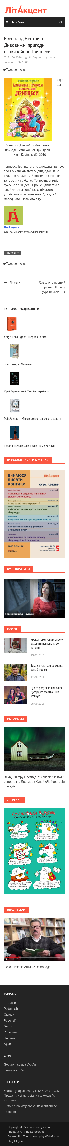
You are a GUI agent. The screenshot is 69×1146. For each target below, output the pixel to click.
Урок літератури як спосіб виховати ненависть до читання (47, 644)
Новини (9, 1038)
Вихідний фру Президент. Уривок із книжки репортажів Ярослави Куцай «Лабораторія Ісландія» (34, 781)
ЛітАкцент (35, 57)
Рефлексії (11, 1008)
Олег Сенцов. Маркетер (18, 364)
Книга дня (12, 253)
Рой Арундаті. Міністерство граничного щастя (32, 419)
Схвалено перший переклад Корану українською (52, 287)
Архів (8, 1044)
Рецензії (10, 1020)
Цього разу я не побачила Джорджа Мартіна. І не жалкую (46, 692)
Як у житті (17, 282)
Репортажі (11, 1032)
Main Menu (17, 22)
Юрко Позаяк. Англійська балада (27, 967)
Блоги (8, 1026)
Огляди (9, 1014)
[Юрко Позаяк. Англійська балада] (34, 939)
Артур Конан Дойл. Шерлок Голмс (25, 337)
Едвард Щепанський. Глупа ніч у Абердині (29, 446)
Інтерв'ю (10, 1002)
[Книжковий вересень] (34, 851)
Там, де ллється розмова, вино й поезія (47, 668)
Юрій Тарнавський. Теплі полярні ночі (26, 391)
